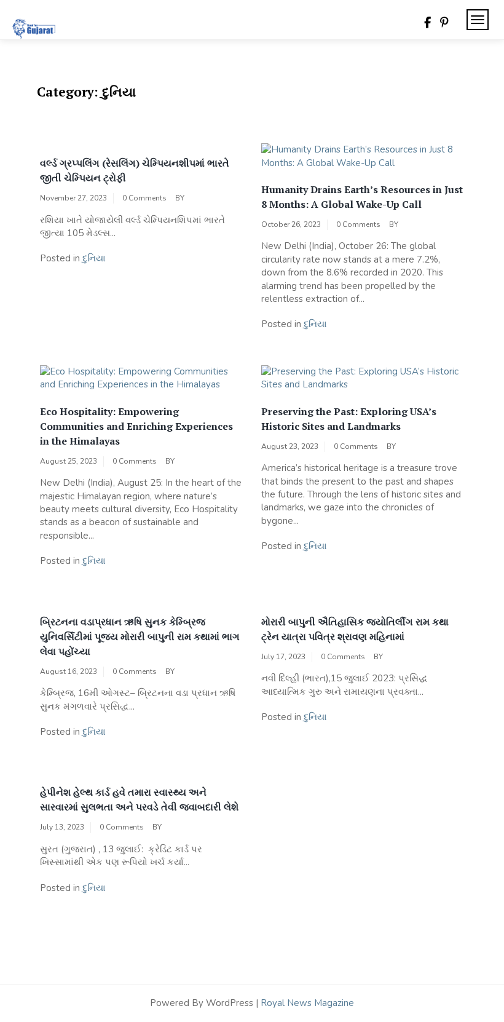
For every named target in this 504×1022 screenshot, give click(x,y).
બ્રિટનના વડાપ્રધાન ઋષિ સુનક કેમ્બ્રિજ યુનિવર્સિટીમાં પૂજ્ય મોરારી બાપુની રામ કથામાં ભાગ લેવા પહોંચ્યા (140, 636)
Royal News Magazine (307, 1003)
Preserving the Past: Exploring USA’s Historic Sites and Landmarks (348, 419)
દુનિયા (94, 258)
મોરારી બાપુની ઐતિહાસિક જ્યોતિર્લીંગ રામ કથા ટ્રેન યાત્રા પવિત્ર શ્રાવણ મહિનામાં (355, 629)
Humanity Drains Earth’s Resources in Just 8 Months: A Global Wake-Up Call (362, 197)
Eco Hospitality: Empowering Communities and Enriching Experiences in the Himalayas (136, 426)
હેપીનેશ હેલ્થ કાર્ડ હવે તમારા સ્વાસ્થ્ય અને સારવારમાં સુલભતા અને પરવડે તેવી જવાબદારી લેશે (139, 799)
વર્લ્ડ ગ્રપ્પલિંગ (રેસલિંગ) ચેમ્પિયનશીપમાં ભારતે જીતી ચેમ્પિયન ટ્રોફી (134, 170)
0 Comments (144, 198)
